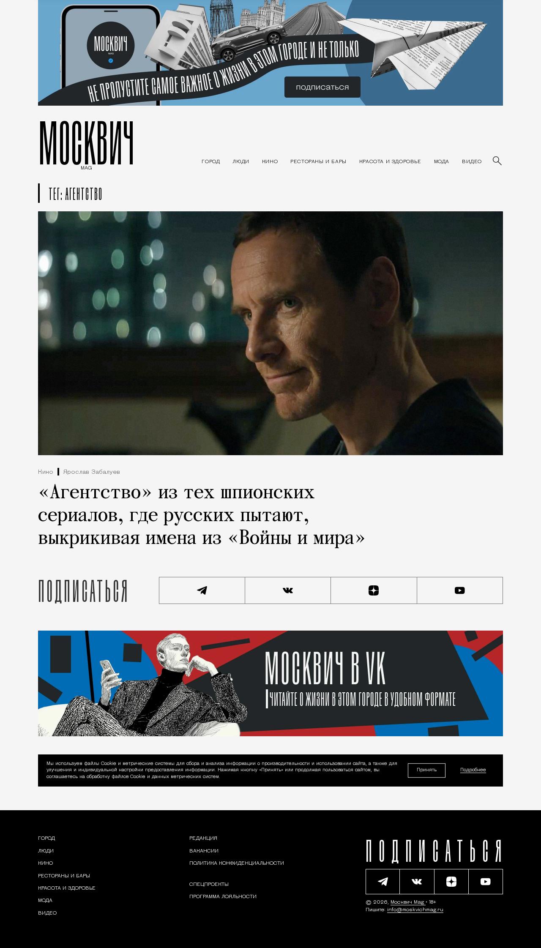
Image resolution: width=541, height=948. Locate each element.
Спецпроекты (209, 884)
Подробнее (473, 770)
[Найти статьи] (498, 161)
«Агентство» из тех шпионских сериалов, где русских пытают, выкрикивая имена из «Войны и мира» (202, 516)
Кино (45, 472)
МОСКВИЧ (86, 142)
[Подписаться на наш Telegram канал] (202, 590)
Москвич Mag (408, 902)
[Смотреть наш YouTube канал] (460, 590)
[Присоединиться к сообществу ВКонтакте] (288, 590)
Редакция (203, 838)
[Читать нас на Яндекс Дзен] (374, 590)
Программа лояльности (223, 896)
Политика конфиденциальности (236, 863)
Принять (427, 770)
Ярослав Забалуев (91, 472)
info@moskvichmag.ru (415, 909)
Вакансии (204, 851)
